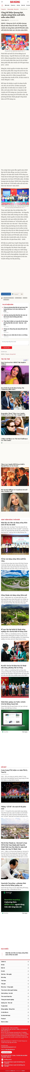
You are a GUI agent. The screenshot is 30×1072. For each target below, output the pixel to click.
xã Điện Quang (18, 297)
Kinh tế (23, 5)
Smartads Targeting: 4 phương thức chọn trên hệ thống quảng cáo (13, 884)
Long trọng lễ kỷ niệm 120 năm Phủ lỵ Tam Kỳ (14, 771)
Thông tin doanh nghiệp (7, 999)
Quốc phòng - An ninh (7, 993)
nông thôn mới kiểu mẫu (8, 297)
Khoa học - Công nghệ (7, 987)
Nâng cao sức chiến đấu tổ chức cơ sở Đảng (15, 335)
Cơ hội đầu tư (4, 1012)
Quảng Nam (6, 299)
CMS (13, 1070)
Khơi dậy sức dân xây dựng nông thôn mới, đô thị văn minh (14, 524)
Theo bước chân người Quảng (9, 990)
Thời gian (7, 354)
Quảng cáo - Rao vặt (6, 1002)
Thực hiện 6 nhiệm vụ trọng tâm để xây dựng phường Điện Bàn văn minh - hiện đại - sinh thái (16, 322)
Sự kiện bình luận (5, 1015)
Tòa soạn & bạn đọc (6, 996)
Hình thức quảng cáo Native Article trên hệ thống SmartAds (13, 703)
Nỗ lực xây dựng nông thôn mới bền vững (13, 560)
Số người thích (13, 354)
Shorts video (4, 1021)
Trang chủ (3, 9)
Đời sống (3, 977)
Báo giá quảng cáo (6, 1052)
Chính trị (13, 5)
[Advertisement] (15, 276)
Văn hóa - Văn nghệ (6, 974)
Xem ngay (24, 731)
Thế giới (3, 983)
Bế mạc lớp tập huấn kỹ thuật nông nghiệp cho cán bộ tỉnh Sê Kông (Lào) (14, 630)
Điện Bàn (25, 297)
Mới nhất (7, 5)
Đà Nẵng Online (8, 1059)
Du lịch (3, 971)
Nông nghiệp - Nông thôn (13, 9)
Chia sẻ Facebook (6, 294)
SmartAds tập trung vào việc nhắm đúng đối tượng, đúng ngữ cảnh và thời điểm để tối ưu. (14, 888)
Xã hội (18, 5)
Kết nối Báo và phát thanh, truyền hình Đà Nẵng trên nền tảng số (14, 1056)
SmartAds (5, 731)
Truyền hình (4, 1006)
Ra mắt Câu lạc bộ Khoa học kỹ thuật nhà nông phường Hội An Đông (13, 667)
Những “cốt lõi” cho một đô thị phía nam (13, 808)
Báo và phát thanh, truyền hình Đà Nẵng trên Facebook (14, 1062)
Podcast (3, 1018)
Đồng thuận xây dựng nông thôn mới (14, 595)
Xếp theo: (3, 354)
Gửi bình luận (7, 347)
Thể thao (3, 980)
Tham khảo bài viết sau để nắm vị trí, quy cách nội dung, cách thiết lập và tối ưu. (14, 707)
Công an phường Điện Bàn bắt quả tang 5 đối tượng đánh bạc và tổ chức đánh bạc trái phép (16, 309)
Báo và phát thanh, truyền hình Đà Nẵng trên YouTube (14, 1065)
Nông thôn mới (24, 9)
